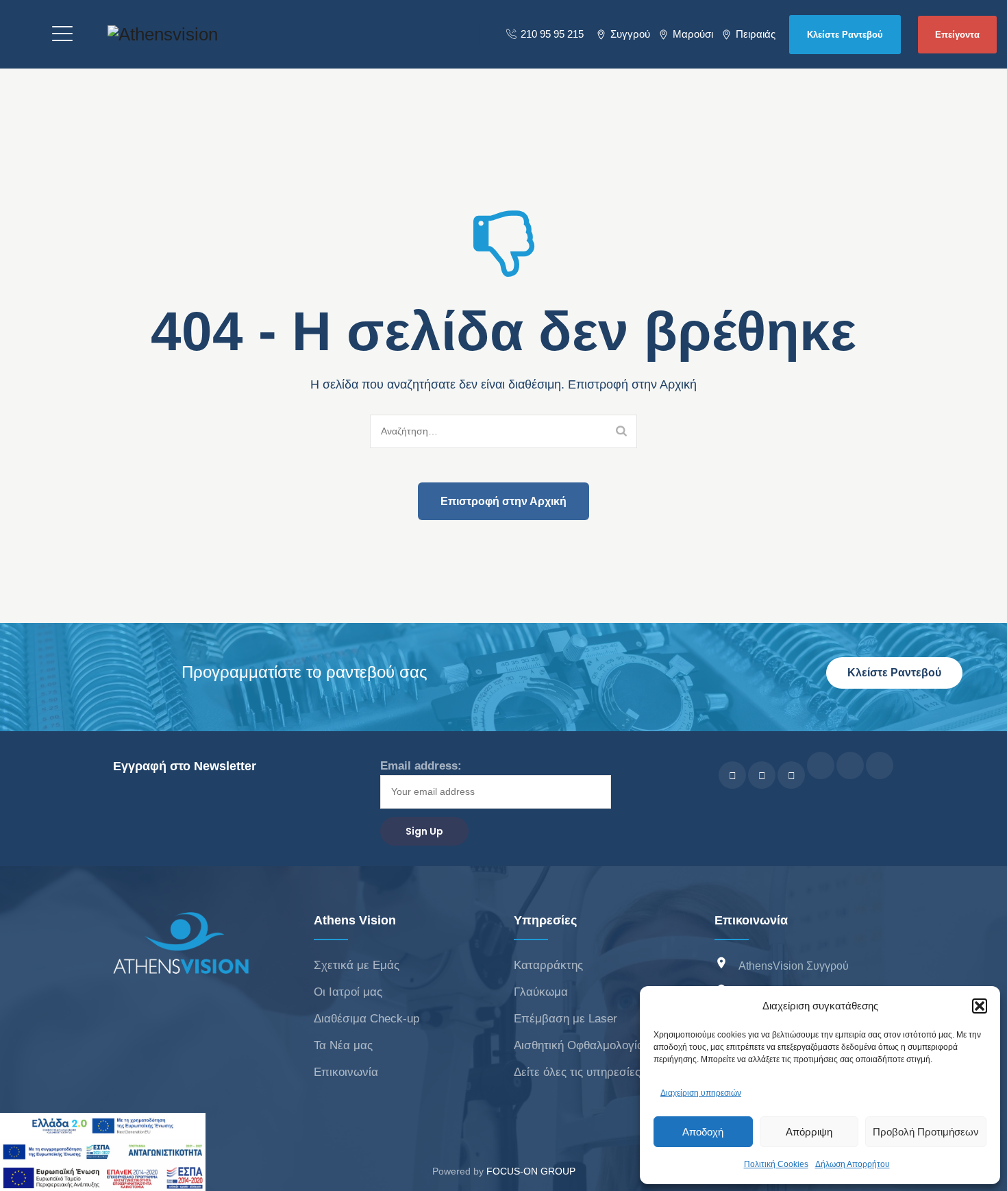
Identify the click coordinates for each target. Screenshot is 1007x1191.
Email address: (421, 765)
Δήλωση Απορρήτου (852, 1164)
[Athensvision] (163, 34)
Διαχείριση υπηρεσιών (700, 1093)
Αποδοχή (702, 1132)
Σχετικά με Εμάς (356, 965)
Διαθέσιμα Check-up (366, 1018)
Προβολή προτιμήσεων (926, 1132)
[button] (979, 1006)
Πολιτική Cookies (776, 1164)
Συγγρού (630, 34)
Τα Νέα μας (343, 1045)
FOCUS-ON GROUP (530, 1171)
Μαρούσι (693, 34)
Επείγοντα (957, 34)
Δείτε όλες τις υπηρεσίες (577, 1072)
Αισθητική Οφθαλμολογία (579, 1045)
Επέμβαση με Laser (565, 1018)
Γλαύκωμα (541, 991)
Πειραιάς (755, 34)
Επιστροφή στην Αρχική (503, 501)
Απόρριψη (809, 1132)
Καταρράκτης (548, 965)
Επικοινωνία (346, 1072)
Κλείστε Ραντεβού (845, 34)
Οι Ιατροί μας (348, 991)
